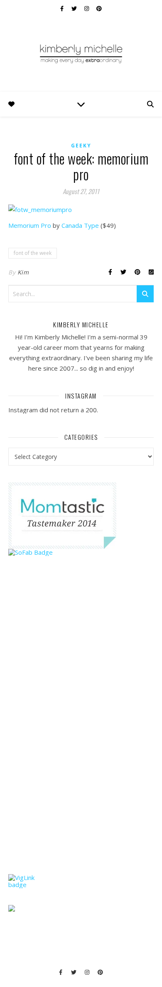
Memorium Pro (29, 225)
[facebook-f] (62, 8)
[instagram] (87, 8)
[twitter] (74, 8)
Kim (23, 272)
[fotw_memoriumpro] (81, 209)
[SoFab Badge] (81, 552)
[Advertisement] (70, 731)
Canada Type (80, 225)
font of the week (33, 253)
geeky (81, 145)
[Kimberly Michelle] (81, 53)
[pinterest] (99, 8)
